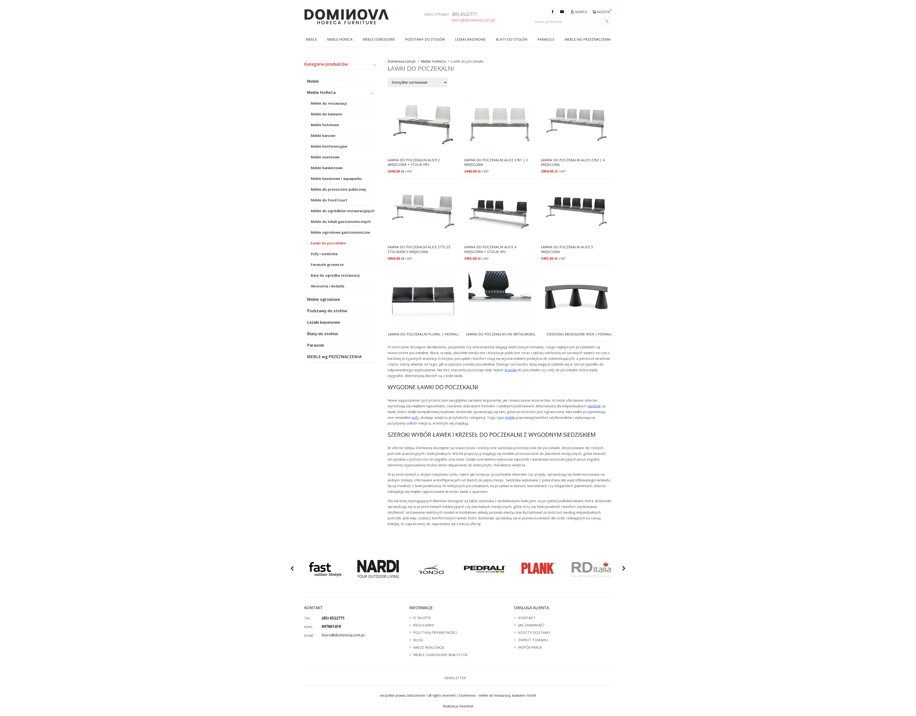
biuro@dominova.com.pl (473, 20)
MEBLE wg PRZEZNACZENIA (587, 39)
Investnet (466, 706)
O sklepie (422, 617)
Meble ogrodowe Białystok (440, 654)
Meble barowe (323, 135)
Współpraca (530, 647)
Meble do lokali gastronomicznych (341, 221)
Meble (311, 39)
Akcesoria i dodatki (327, 286)
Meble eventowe (325, 157)
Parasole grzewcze (327, 264)
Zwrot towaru (533, 639)
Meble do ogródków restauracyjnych (343, 210)
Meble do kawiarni (326, 114)
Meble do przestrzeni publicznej (338, 189)
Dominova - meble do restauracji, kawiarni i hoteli (497, 695)
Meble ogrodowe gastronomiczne (340, 232)
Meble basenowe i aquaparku (336, 178)
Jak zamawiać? (531, 625)
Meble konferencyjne (329, 146)
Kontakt (526, 617)
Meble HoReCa (340, 39)
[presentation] (292, 569)
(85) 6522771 (464, 14)
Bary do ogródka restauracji (335, 275)
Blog (418, 639)
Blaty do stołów (511, 39)
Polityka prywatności (435, 632)
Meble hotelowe (325, 124)
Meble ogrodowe (379, 39)
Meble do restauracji (329, 103)
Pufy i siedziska (324, 253)
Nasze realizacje (428, 647)
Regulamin (423, 625)
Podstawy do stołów (425, 39)
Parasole (545, 39)
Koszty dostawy (534, 632)
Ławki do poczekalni (328, 243)
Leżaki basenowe (470, 39)
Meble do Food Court (329, 200)
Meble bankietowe (327, 167)
